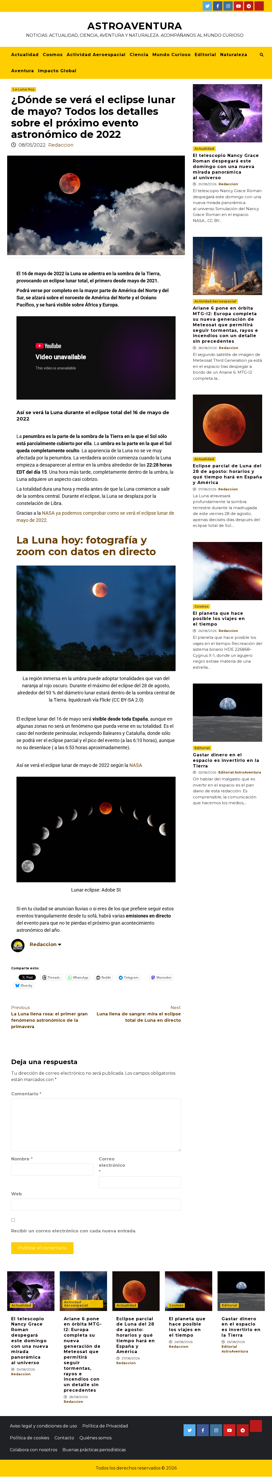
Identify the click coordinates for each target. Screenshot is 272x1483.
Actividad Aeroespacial (96, 54)
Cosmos (53, 54)
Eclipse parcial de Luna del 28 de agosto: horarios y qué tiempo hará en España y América (227, 474)
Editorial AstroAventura (239, 772)
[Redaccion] (17, 945)
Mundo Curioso (171, 54)
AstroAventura (134, 26)
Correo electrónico (112, 1165)
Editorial (205, 54)
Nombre (22, 1158)
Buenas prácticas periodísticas (94, 1449)
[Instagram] (228, 6)
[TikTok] (259, 6)
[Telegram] (248, 6)
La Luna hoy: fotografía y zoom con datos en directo (86, 546)
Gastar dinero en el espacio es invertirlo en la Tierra (226, 760)
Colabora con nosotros (33, 1449)
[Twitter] (207, 6)
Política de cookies (29, 1437)
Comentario (26, 1093)
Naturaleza (233, 54)
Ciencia (139, 54)
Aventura (22, 70)
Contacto (64, 1437)
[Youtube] (238, 6)
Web (16, 1193)
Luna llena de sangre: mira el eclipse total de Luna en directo (139, 1014)
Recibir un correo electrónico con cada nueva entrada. (73, 1230)
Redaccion (61, 145)
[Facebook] (217, 6)
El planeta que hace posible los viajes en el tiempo (219, 619)
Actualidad (25, 54)
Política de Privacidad (105, 1425)
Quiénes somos (95, 1437)
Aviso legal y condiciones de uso (43, 1425)
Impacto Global (57, 70)
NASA (135, 765)
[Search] (261, 55)
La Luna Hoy (24, 89)
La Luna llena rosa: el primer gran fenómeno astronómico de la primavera (49, 1017)
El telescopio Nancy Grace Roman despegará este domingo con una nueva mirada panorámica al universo (226, 166)
